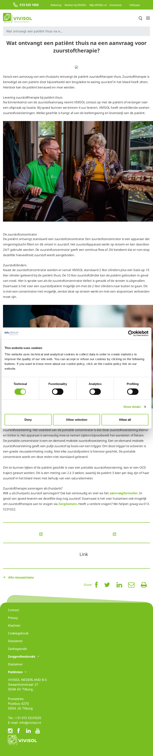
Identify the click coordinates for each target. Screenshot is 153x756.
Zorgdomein (67, 504)
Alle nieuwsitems (21, 577)
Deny (28, 419)
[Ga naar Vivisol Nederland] (17, 18)
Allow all (125, 419)
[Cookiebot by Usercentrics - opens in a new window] (131, 333)
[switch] (57, 392)
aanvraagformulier (124, 493)
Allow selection (76, 419)
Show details (132, 406)
